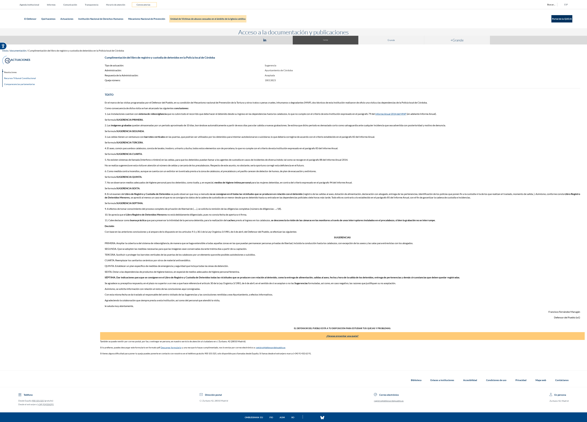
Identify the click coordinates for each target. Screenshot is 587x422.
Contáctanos (562, 380)
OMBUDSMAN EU (254, 417)
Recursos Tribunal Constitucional (20, 78)
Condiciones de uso (496, 380)
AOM (282, 417)
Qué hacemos (48, 18)
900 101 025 (38, 400)
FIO (271, 417)
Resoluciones (10, 72)
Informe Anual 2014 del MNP (390, 113)
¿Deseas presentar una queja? (342, 335)
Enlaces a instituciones (442, 380)
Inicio (5, 50)
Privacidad (520, 380)
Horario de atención (115, 4)
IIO (292, 417)
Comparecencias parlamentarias (19, 84)
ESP (566, 4)
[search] (549, 4)
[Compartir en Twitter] (255, 40)
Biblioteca (416, 380)
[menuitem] (31, 4)
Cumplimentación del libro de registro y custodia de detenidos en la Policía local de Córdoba (76, 50)
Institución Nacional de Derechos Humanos (101, 18)
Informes (51, 4)
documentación (18, 50)
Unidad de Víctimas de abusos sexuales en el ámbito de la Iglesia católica (208, 18)
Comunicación (70, 4)
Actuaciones (67, 18)
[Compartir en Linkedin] (264, 40)
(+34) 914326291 (45, 404)
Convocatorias (143, 4)
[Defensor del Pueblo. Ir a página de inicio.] (17, 18)
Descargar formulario (171, 347)
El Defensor (30, 18)
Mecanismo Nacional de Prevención (147, 18)
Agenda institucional (29, 4)
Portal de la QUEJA (562, 18)
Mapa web (540, 380)
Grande (391, 40)
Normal (325, 40)
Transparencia (91, 4)
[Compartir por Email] (273, 40)
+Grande (457, 40)
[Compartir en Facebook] (247, 40)
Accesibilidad (470, 380)
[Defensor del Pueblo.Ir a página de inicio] (21, 380)
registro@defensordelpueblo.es (270, 347)
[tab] (247, 40)
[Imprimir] (283, 40)
